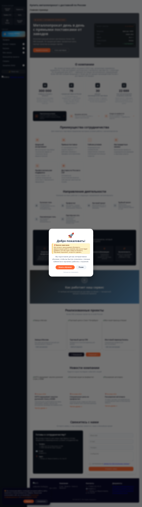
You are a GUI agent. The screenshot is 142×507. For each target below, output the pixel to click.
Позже (81, 267)
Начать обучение (65, 267)
